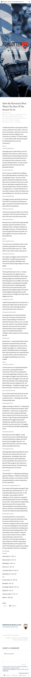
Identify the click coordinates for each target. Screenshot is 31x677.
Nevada (4, 118)
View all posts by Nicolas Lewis (10, 627)
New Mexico (10, 118)
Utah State (11, 120)
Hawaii (7, 116)
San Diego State (18, 118)
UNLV (7, 120)
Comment (23, 664)
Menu (16, 58)
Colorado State (18, 114)
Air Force (6, 114)
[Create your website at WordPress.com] (15, 1)
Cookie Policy (5, 670)
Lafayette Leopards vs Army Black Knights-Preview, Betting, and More (15, 639)
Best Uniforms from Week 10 (10, 636)
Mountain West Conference (16, 116)
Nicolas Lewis (7, 112)
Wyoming (17, 120)
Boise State (11, 114)
